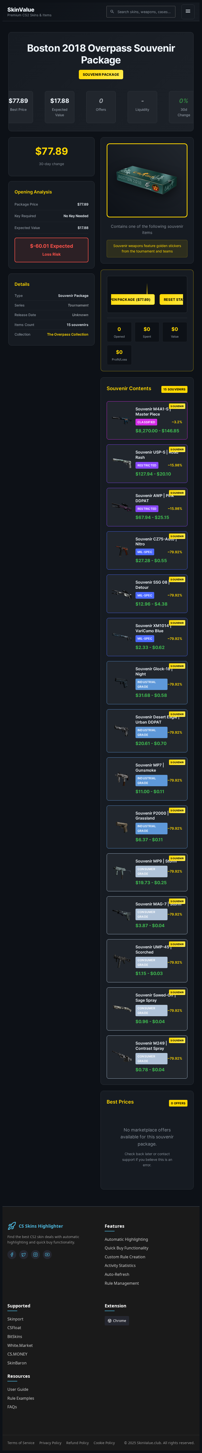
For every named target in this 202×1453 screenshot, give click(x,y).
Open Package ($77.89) (129, 299)
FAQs (12, 1407)
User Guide (17, 1389)
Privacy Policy (50, 1442)
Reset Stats (175, 299)
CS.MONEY (17, 1354)
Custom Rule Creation (125, 1257)
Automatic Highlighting (126, 1239)
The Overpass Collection (67, 334)
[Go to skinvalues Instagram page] (35, 1254)
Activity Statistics (120, 1265)
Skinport (15, 1319)
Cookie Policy (104, 1442)
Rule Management (122, 1283)
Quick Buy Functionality (126, 1248)
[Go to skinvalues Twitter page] (23, 1254)
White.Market (20, 1345)
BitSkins (14, 1336)
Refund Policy (77, 1442)
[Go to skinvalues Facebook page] (11, 1254)
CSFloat (14, 1327)
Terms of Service (20, 1442)
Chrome (119, 1320)
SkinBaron (17, 1363)
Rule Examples (20, 1398)
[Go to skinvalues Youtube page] (47, 1254)
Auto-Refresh (117, 1274)
